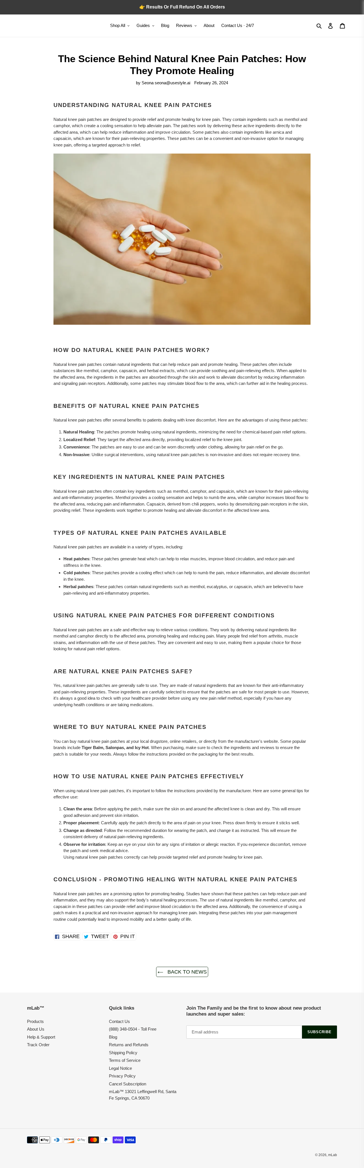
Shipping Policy (123, 1052)
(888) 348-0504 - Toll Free (132, 1029)
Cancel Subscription (127, 1083)
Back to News (186, 972)
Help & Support (41, 1037)
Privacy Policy (122, 1075)
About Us (35, 1029)
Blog (113, 1037)
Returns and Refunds (128, 1044)
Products (35, 1021)
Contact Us (119, 1021)
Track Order (38, 1044)
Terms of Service (124, 1060)
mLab (332, 1155)
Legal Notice (120, 1068)
